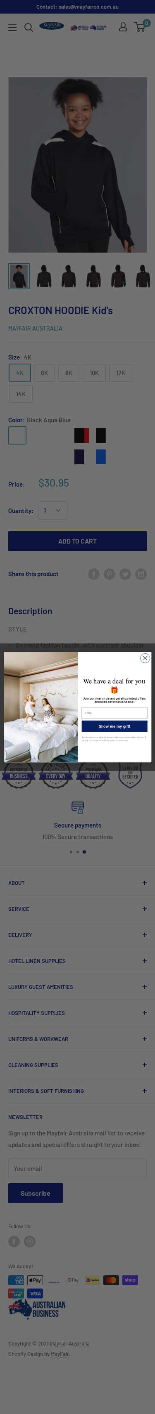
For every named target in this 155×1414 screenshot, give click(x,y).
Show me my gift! (114, 726)
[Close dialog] (145, 658)
